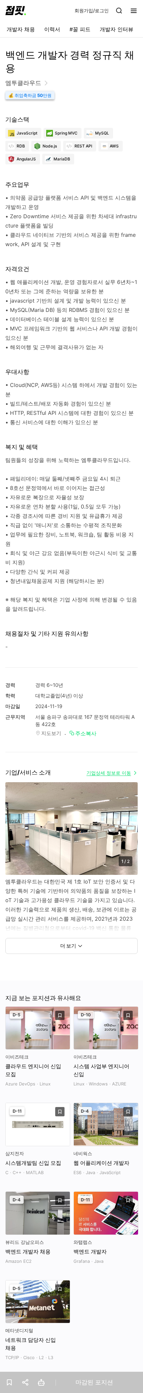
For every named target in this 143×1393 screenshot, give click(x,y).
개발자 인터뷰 (116, 29)
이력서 (52, 29)
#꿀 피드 (80, 29)
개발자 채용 (21, 29)
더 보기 (68, 946)
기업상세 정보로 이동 (108, 773)
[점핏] (15, 10)
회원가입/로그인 (91, 10)
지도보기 (51, 733)
